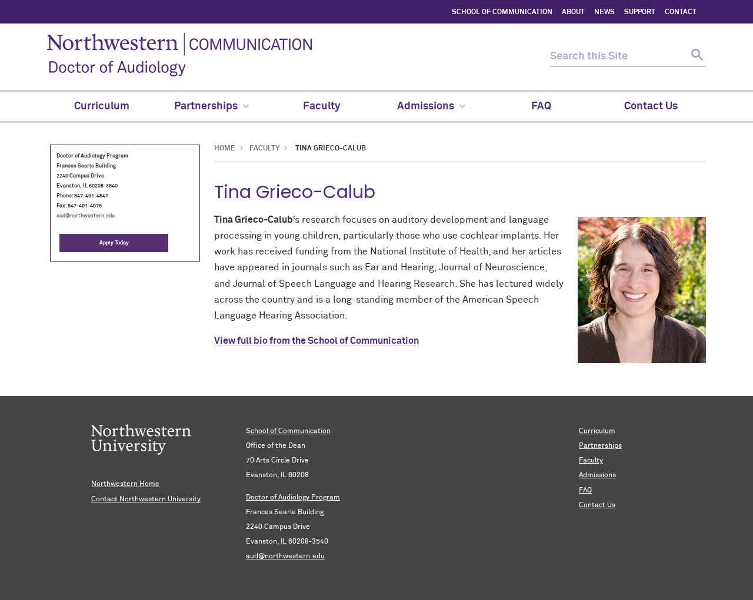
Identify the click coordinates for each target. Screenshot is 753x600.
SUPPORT (639, 12)
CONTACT (681, 12)
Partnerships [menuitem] (206, 106)
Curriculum (597, 431)
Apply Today (114, 243)
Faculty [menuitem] (322, 106)
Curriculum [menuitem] (101, 106)
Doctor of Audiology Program (293, 497)
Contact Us (597, 505)
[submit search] (695, 56)
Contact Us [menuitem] (651, 106)
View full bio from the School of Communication (316, 341)
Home (224, 148)
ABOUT (573, 12)
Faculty (264, 148)
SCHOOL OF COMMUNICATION (502, 12)
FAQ (585, 490)
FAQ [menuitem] (541, 106)
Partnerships (600, 446)
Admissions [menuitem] (425, 106)
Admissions (597, 475)
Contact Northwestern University (146, 499)
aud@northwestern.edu (85, 216)
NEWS (604, 12)
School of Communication (288, 431)
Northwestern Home (125, 484)
